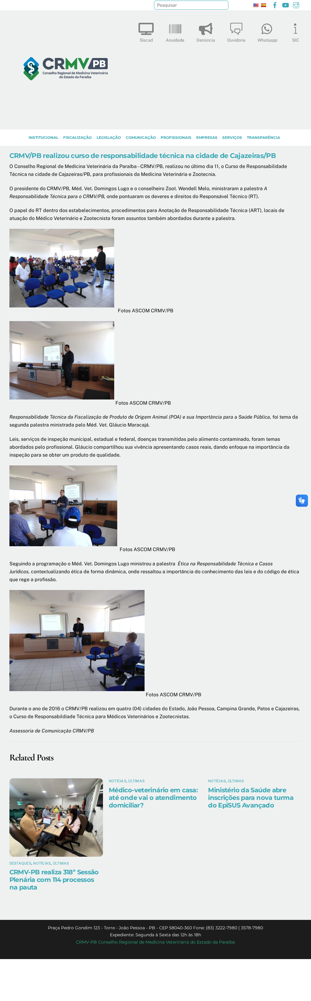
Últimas (61, 863)
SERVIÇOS (232, 137)
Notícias (42, 863)
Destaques (20, 863)
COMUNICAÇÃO (141, 137)
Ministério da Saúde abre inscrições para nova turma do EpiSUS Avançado (250, 797)
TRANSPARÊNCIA (263, 137)
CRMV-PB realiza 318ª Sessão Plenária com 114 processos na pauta (54, 879)
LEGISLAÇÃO (109, 137)
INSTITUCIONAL (43, 137)
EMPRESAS (206, 137)
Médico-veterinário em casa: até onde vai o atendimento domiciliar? (153, 797)
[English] (255, 5)
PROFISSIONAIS (176, 137)
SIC (295, 40)
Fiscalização (77, 137)
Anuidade (175, 40)
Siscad (146, 40)
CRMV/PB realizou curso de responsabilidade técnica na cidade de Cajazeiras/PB (142, 155)
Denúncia (206, 40)
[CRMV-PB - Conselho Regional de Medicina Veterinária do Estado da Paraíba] (65, 122)
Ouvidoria (236, 40)
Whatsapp (267, 40)
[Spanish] (263, 5)
